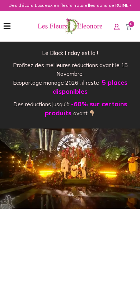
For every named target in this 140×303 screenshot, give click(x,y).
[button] (7, 26)
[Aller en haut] (129, 292)
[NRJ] (70, 169)
